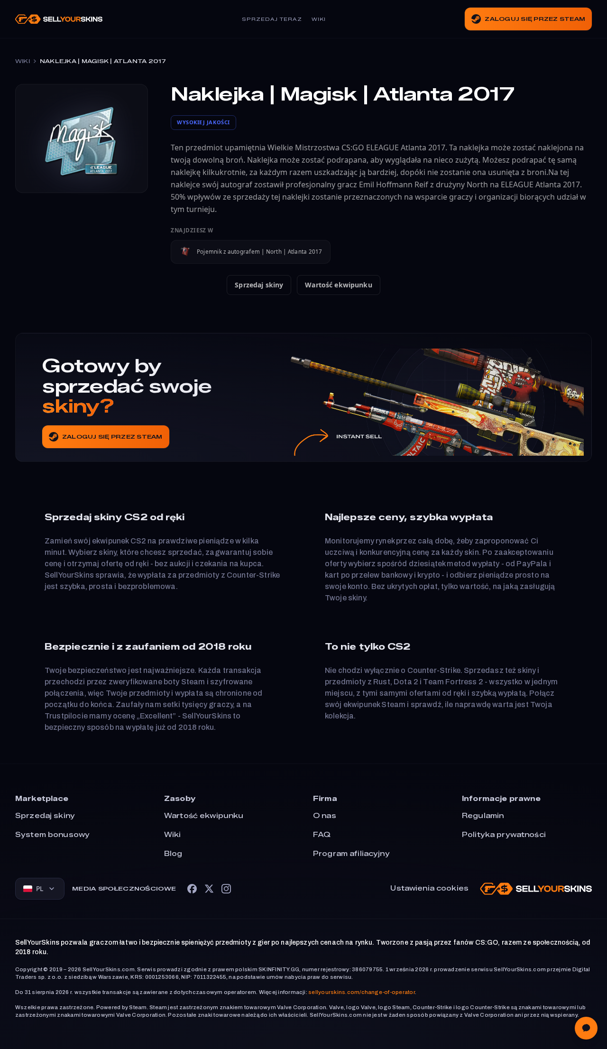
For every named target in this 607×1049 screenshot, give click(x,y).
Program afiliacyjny (351, 854)
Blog (173, 854)
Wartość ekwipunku (338, 284)
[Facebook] (192, 888)
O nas (324, 816)
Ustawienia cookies (429, 888)
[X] (209, 888)
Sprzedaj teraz (272, 19)
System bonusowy (52, 835)
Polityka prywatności (504, 835)
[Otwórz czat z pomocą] (586, 1028)
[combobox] (39, 889)
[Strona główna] (58, 19)
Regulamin (483, 816)
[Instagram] (226, 888)
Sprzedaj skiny (259, 284)
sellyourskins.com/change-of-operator (361, 992)
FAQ (322, 835)
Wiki (319, 19)
